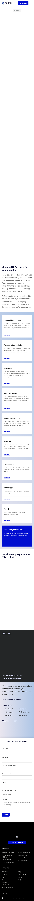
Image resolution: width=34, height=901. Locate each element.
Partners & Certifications (6, 883)
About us (5, 871)
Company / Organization (9, 765)
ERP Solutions (22, 860)
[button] (30, 3)
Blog (19, 871)
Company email (6, 774)
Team (3, 877)
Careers (4, 880)
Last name (5, 757)
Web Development (8, 862)
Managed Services (8, 852)
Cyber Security (6, 860)
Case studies (22, 874)
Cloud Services (23, 855)
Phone (4, 782)
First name (5, 748)
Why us (4, 874)
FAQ (19, 880)
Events (20, 877)
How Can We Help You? (9, 790)
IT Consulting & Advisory (7, 856)
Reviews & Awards (8, 887)
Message (4, 799)
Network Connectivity (25, 858)
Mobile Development (24, 852)
